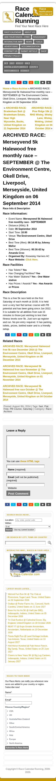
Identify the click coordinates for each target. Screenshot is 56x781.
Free (6, 409)
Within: (8, 523)
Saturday (28, 409)
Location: (9, 520)
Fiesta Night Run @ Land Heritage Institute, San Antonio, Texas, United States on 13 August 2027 (28, 639)
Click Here (31, 259)
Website (12, 488)
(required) (17, 469)
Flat (46, 406)
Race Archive (19, 88)
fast (41, 406)
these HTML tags (29, 461)
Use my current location (24, 530)
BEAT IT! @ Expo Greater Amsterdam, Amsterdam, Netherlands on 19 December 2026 (28, 629)
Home (6, 88)
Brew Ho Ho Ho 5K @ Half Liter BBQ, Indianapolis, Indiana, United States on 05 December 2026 (27, 613)
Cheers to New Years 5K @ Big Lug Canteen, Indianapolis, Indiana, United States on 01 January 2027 (29, 658)
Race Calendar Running (27, 14)
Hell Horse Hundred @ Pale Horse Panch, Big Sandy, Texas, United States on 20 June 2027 (28, 648)
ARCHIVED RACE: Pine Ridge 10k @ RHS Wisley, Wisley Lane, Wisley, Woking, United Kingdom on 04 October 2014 (41, 118)
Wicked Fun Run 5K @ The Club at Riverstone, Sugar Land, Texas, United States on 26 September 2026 (29, 597)
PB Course (16, 409)
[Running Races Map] (28, 576)
